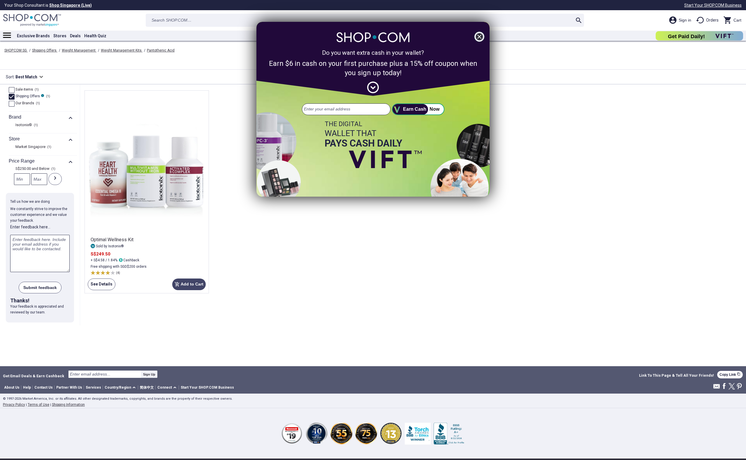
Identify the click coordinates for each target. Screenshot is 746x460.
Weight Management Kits (121, 50)
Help (27, 387)
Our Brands (27, 103)
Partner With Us (69, 387)
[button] (121, 387)
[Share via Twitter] (732, 386)
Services (93, 387)
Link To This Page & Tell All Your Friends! (676, 375)
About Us (12, 387)
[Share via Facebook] (724, 386)
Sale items (26, 89)
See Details (100, 286)
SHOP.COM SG (16, 50)
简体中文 (147, 387)
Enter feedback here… (30, 227)
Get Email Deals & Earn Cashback (33, 376)
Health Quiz (95, 36)
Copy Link (729, 374)
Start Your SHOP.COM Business (713, 5)
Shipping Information (68, 405)
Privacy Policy (14, 405)
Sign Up (149, 374)
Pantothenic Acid (161, 50)
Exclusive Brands (33, 36)
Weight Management (79, 50)
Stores (59, 36)
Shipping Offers (44, 50)
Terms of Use (38, 405)
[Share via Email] (716, 388)
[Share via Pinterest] (739, 386)
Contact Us (43, 387)
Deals (75, 36)
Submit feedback (40, 287)
